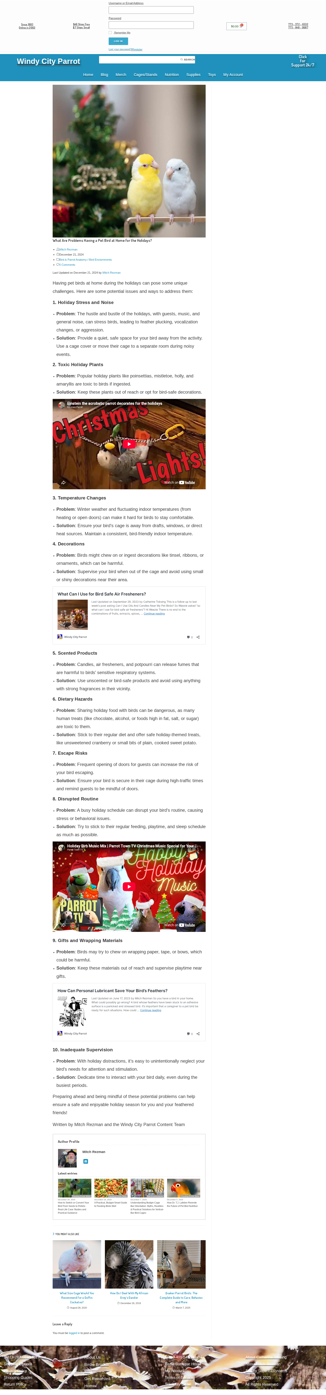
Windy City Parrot (48, 61)
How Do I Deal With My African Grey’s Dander (129, 1295)
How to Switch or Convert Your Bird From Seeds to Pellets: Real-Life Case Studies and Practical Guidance (73, 1207)
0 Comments (67, 264)
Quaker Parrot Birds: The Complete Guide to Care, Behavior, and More (181, 1297)
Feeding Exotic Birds (81, 1196)
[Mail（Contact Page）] (85, 1161)
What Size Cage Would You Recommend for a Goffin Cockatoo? (77, 1297)
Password (115, 18)
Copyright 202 (257, 1377)
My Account (233, 75)
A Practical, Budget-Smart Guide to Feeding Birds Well (110, 1204)
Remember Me (122, 32)
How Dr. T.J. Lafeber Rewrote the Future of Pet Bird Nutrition (182, 1204)
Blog (104, 75)
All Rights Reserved (261, 1384)
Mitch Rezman (68, 249)
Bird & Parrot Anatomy (73, 259)
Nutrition (172, 75)
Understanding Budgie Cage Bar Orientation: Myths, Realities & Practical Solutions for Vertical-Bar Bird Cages (147, 1207)
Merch (121, 75)
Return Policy (15, 1384)
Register (137, 49)
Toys (212, 75)
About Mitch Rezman (263, 1364)
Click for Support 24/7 (302, 60)
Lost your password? (120, 49)
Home (88, 75)
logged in (74, 1333)
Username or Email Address (126, 3)
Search (189, 59)
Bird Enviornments (100, 259)
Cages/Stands (145, 75)
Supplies (193, 75)
